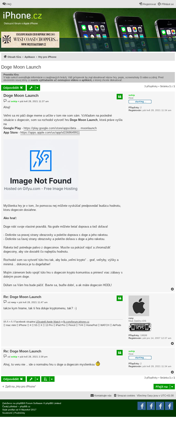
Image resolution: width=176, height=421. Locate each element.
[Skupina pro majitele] (160, 406)
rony (131, 318)
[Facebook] (169, 406)
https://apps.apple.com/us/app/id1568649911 (50, 132)
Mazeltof (25, 409)
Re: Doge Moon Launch (22, 297)
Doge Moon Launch (21, 67)
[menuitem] (6, 4)
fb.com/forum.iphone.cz (76, 321)
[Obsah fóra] (23, 14)
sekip (132, 95)
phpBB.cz (25, 406)
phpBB (20, 403)
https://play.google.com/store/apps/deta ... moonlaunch (60, 128)
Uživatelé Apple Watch (48, 321)
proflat (11, 409)
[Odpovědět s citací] (120, 96)
